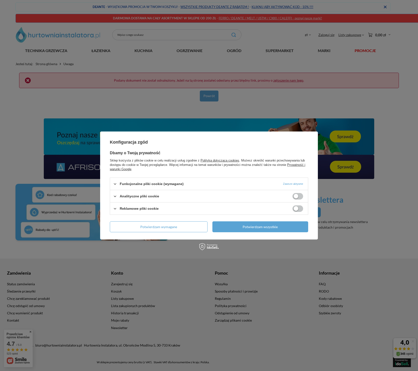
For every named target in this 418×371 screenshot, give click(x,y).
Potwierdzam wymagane (158, 226)
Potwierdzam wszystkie (260, 226)
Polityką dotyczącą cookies (220, 160)
